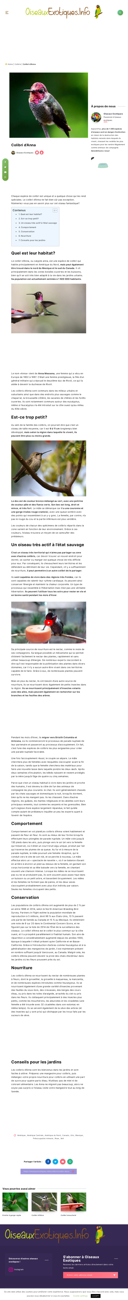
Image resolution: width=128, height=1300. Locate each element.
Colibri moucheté (68, 1215)
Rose (57, 1138)
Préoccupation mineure (43, 1138)
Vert (62, 1138)
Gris (72, 1135)
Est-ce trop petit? (30, 218)
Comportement (28, 227)
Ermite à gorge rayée (11, 1215)
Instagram (19, 1269)
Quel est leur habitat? (31, 214)
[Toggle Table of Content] (54, 210)
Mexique (79, 1135)
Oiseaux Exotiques (113, 114)
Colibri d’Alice (38, 1215)
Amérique (21, 1135)
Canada (65, 1135)
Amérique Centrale (35, 1135)
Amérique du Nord (53, 1135)
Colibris (18, 64)
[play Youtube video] (48, 623)
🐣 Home (9, 64)
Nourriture (26, 236)
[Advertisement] (64, 42)
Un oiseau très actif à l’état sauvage (39, 223)
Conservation (27, 231)
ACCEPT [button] (95, 1296)
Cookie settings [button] (80, 1296)
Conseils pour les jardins (33, 240)
